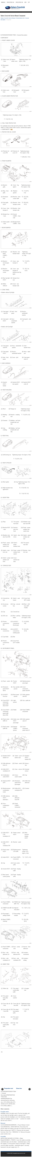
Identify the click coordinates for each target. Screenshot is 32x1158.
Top (29, 2)
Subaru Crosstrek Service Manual (8, 18)
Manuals (3, 2)
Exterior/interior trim (20, 18)
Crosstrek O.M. (10, 2)
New (25, 2)
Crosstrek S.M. (19, 2)
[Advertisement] (16, 27)
